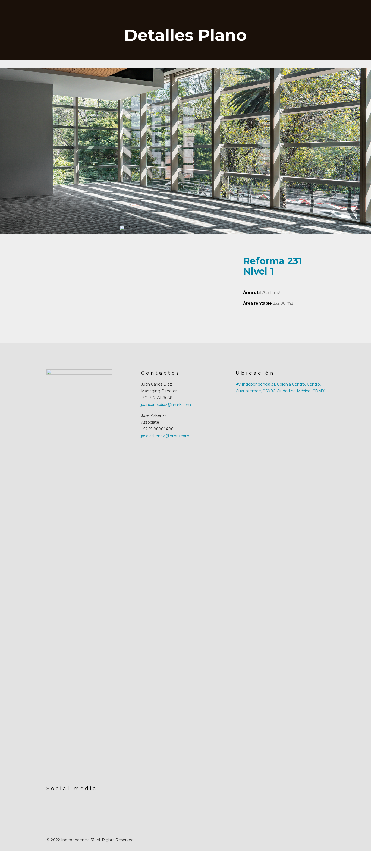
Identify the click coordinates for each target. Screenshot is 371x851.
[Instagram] (305, 839)
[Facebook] (297, 839)
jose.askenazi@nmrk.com (165, 435)
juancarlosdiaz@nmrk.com (166, 404)
